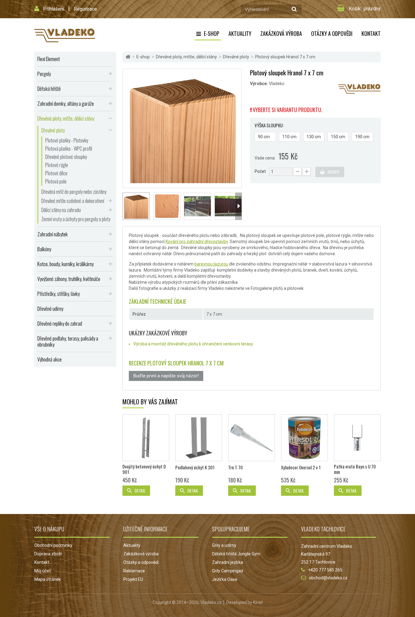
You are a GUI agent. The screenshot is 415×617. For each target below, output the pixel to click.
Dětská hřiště (49, 88)
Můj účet (42, 570)
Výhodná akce (49, 359)
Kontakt (371, 33)
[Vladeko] (64, 35)
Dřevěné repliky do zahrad (59, 323)
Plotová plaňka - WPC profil (68, 148)
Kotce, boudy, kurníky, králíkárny (65, 264)
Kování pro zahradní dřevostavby (197, 241)
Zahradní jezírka (227, 562)
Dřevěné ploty (53, 130)
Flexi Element (48, 59)
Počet (260, 171)
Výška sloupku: (269, 125)
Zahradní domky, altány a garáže (65, 103)
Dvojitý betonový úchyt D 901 (144, 469)
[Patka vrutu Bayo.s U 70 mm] (357, 437)
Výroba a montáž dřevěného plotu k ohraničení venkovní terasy (193, 343)
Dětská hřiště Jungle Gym (236, 553)
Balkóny (44, 249)
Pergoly (44, 73)
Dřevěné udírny (50, 308)
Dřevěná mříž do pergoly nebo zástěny (73, 191)
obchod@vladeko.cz (328, 577)
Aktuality (239, 33)
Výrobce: (259, 83)
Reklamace (134, 570)
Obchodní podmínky (53, 545)
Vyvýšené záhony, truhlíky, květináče (68, 279)
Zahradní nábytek (52, 234)
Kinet (258, 602)
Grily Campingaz (227, 570)
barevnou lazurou (211, 264)
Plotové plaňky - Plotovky (66, 140)
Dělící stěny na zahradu (61, 210)
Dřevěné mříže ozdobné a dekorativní (72, 200)
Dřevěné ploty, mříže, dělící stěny (65, 118)
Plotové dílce (56, 173)
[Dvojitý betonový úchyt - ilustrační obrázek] (145, 437)
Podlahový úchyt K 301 (194, 467)
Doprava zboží (48, 553)
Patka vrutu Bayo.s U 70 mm (355, 469)
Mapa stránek (47, 579)
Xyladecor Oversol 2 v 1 (301, 467)
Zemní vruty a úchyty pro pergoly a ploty (75, 219)
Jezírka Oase (224, 579)
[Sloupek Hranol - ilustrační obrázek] (197, 206)
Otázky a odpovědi (331, 33)
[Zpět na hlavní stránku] (127, 57)
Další (238, 206)
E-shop (211, 33)
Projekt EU (133, 579)
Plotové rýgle (56, 165)
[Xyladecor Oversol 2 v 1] (304, 437)
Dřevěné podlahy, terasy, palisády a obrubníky (67, 341)
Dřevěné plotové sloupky (66, 156)
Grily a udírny (224, 545)
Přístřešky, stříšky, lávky (58, 293)
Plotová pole (56, 181)
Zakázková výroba (281, 33)
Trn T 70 (235, 467)
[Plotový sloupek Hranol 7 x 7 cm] (182, 127)
